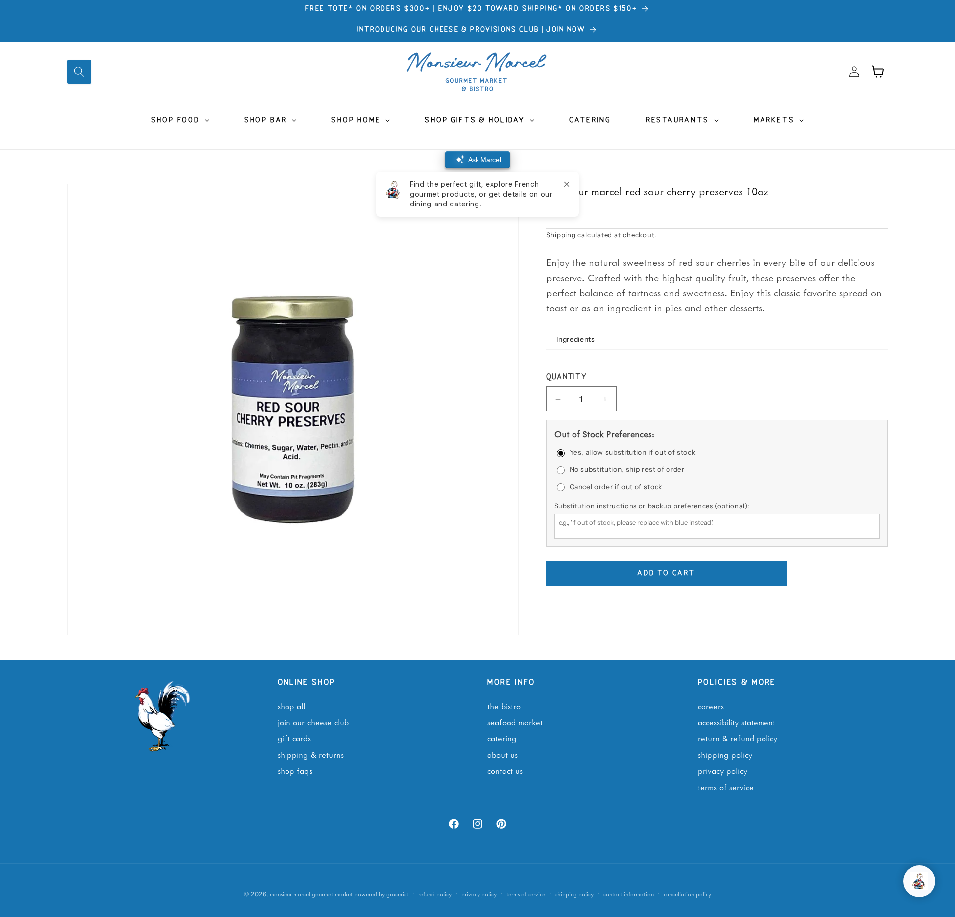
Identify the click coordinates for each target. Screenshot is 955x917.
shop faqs (295, 770)
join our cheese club (313, 721)
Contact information (628, 893)
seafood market (515, 721)
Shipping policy (574, 893)
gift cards (294, 738)
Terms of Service (726, 786)
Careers (711, 705)
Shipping (561, 235)
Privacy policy (479, 893)
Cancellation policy (687, 893)
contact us (505, 770)
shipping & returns (311, 754)
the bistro (504, 705)
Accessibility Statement (736, 721)
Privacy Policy (722, 770)
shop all (291, 705)
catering (502, 738)
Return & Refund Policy (737, 738)
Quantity (566, 377)
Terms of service (525, 893)
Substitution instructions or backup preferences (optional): (651, 505)
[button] (79, 72)
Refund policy (435, 893)
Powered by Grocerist (381, 893)
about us (502, 754)
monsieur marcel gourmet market (311, 893)
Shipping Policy (725, 754)
